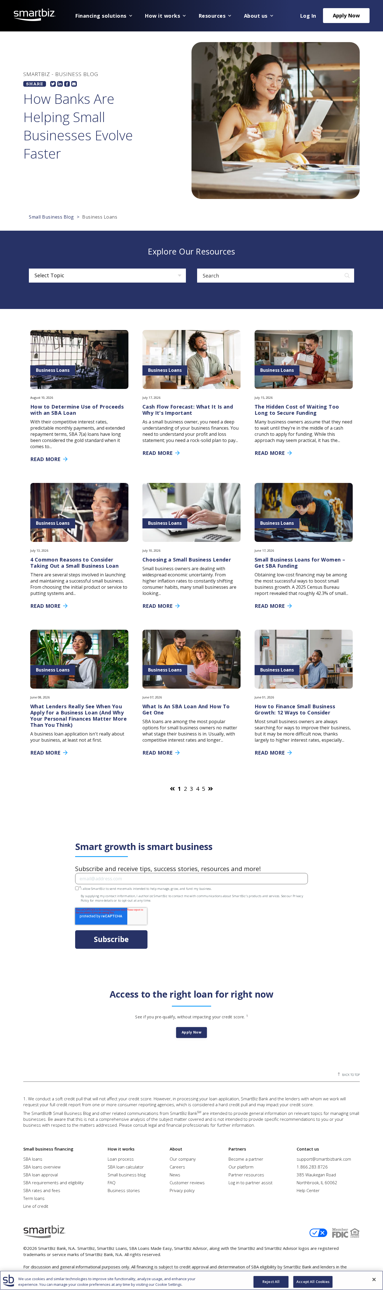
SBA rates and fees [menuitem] (41, 1190)
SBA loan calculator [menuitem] (126, 1167)
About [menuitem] (176, 1149)
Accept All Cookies (312, 1281)
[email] (74, 84)
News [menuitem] (175, 1174)
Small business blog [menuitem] (127, 1174)
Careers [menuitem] (177, 1167)
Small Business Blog (51, 217)
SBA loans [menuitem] (32, 1159)
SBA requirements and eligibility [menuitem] (53, 1182)
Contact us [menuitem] (308, 1149)
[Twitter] (53, 84)
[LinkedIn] (60, 84)
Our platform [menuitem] (241, 1167)
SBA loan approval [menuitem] (40, 1174)
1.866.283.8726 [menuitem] (312, 1167)
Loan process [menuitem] (121, 1159)
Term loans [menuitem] (34, 1198)
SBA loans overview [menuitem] (42, 1167)
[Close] (374, 1279)
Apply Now (346, 15)
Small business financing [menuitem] (48, 1149)
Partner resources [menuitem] (246, 1174)
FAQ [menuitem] (112, 1182)
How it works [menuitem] (121, 1149)
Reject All (271, 1281)
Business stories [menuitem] (124, 1190)
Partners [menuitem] (237, 1149)
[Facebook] (67, 84)
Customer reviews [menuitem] (187, 1182)
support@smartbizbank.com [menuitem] (324, 1159)
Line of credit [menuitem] (35, 1206)
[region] (191, 1280)
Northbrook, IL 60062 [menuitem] (317, 1182)
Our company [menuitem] (183, 1159)
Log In (308, 15)
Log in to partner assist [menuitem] (251, 1182)
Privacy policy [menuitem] (182, 1190)
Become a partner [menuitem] (246, 1159)
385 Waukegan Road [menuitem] (316, 1174)
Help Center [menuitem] (308, 1190)
